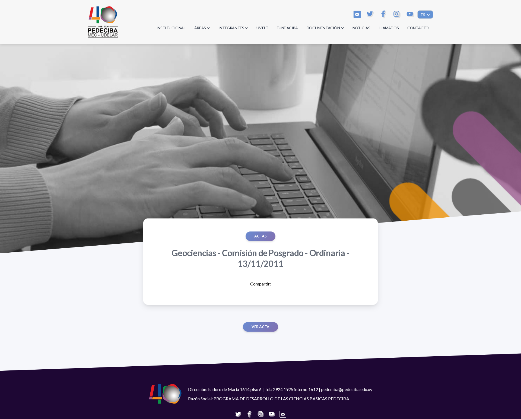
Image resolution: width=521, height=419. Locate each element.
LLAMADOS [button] (389, 28)
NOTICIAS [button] (361, 28)
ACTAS (260, 236)
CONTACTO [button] (418, 28)
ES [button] (423, 14)
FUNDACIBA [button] (287, 28)
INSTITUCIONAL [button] (171, 28)
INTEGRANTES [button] (231, 28)
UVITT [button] (262, 28)
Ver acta (260, 327)
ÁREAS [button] (200, 28)
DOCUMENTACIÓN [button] (323, 28)
